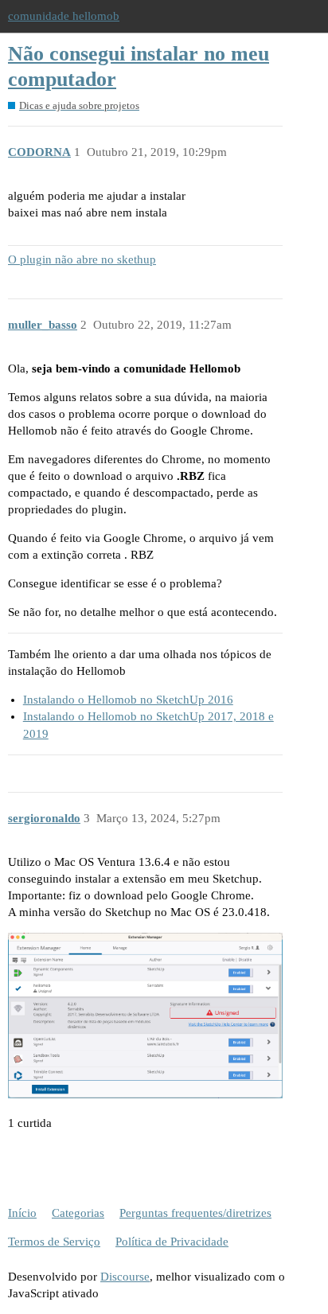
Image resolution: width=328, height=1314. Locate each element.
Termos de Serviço (54, 1241)
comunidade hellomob (63, 16)
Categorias (78, 1213)
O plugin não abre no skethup (82, 259)
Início (22, 1213)
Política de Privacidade (171, 1241)
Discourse (125, 1276)
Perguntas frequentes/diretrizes (195, 1213)
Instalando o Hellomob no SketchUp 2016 (128, 699)
